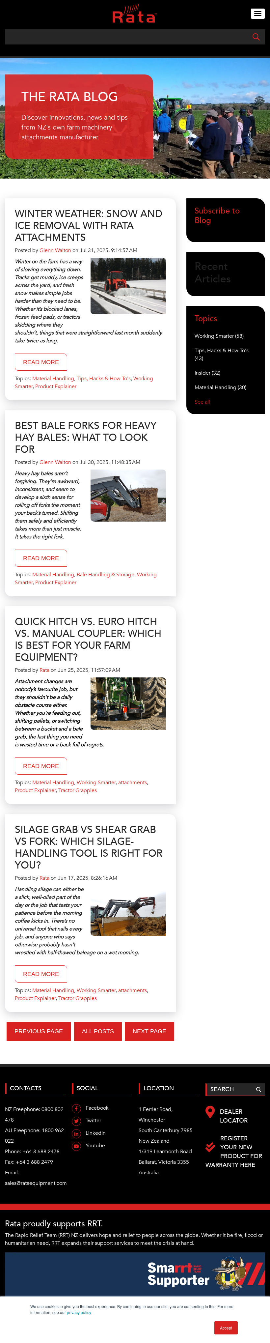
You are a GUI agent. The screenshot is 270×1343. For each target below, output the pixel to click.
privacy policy (79, 1312)
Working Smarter (96, 782)
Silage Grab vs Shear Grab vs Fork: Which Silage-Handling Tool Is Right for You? (88, 847)
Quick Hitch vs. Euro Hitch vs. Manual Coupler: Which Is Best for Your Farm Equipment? (88, 639)
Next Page (149, 1031)
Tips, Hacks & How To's (104, 378)
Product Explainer (55, 386)
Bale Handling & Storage (105, 574)
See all (202, 402)
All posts (98, 1031)
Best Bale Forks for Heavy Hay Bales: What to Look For (85, 437)
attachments (132, 782)
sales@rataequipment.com (36, 1183)
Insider (207, 373)
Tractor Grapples (77, 790)
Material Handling (53, 378)
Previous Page (38, 1031)
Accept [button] (226, 1327)
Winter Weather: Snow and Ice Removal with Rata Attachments (88, 225)
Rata (44, 670)
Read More (41, 362)
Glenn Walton (55, 250)
